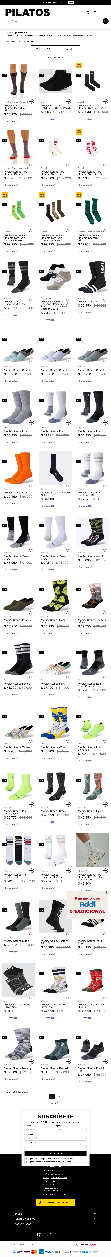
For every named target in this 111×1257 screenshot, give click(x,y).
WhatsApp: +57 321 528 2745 (55, 1178)
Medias (34, 41)
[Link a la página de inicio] (3, 41)
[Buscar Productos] (106, 21)
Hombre (11, 41)
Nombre (28, 1126)
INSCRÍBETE (55, 1153)
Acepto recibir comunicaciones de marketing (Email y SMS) (49, 1162)
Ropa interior (23, 41)
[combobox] (58, 21)
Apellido (60, 1126)
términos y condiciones (64, 1159)
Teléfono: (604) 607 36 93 (53, 1174)
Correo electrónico (32, 1143)
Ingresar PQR (48, 1171)
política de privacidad (43, 1159)
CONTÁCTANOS (55, 1166)
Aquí (55, 4)
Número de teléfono (33, 1134)
